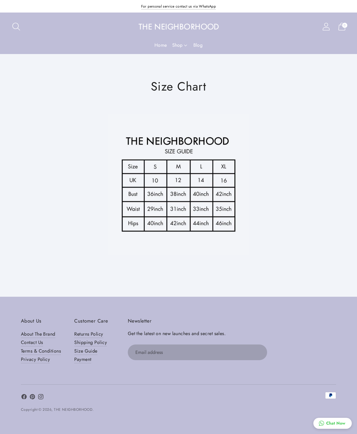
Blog (198, 45)
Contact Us (32, 342)
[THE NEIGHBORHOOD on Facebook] (24, 398)
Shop (177, 45)
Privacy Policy (35, 359)
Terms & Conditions (41, 351)
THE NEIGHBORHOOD (73, 409)
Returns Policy (88, 334)
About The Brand (38, 334)
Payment (82, 359)
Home (160, 45)
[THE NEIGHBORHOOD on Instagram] (41, 398)
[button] (332, 423)
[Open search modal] (16, 26)
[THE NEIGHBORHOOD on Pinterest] (32, 398)
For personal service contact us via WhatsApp (178, 6)
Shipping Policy (90, 342)
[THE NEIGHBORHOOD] (178, 26)
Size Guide (85, 351)
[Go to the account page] (326, 26)
